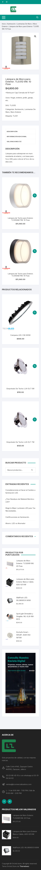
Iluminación (11, 24)
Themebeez (24, 866)
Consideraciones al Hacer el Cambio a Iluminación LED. (20, 491)
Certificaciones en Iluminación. (17, 517)
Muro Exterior (15, 112)
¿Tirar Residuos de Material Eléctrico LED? (19, 500)
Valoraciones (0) (14, 141)
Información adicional (17, 136)
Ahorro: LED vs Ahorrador (15, 523)
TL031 (15, 116)
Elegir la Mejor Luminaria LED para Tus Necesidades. (20, 509)
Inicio (4, 24)
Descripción (12, 131)
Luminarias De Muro (24, 24)
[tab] (20, 131)
